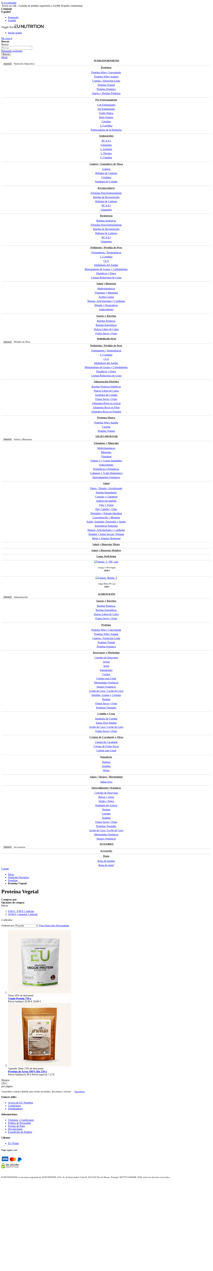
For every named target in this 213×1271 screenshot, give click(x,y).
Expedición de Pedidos (20, 1132)
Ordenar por (7, 925)
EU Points (13, 1143)
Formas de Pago (16, 1126)
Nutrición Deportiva (18, 877)
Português (13, 17)
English (12, 20)
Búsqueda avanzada (11, 51)
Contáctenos (14, 1105)
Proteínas (13, 880)
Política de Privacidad (19, 1123)
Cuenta (5, 868)
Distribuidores (15, 1108)
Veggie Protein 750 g (19, 998)
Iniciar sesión (15, 32)
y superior (23, 914)
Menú (4, 57)
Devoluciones (15, 1129)
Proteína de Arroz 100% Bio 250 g (27, 1071)
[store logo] (29, 27)
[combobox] (16, 48)
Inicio (11, 874)
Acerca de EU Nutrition (20, 1102)
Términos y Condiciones (21, 1120)
